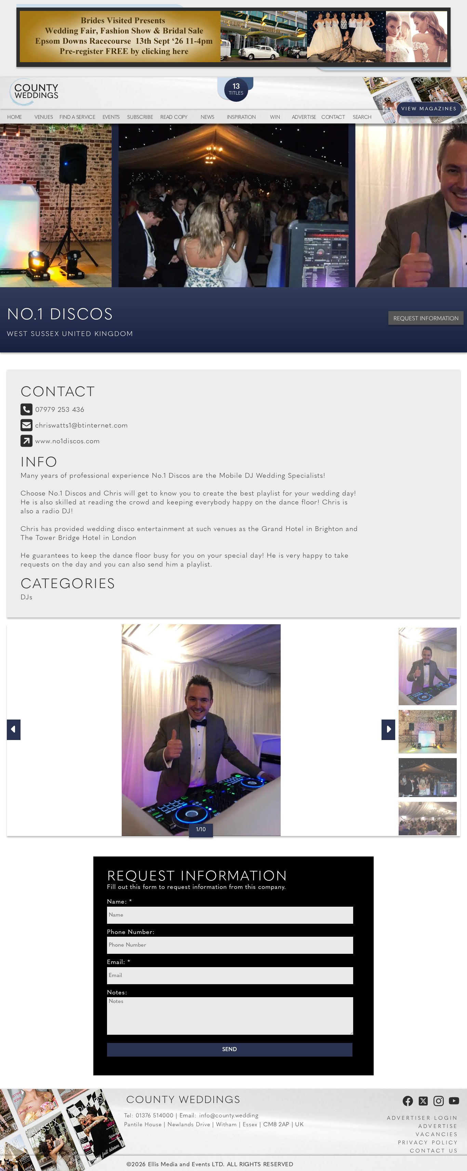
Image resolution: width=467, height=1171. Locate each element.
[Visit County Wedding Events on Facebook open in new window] (406, 1104)
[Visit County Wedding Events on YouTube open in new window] (452, 1104)
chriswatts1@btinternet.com (81, 425)
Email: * (118, 963)
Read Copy (173, 117)
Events (111, 117)
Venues (44, 117)
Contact (333, 117)
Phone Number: (131, 933)
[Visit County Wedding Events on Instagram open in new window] (437, 1104)
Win (275, 117)
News (207, 117)
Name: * (119, 902)
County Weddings (183, 1100)
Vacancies (437, 1135)
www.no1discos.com (67, 441)
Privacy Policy (428, 1143)
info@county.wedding (228, 1116)
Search (362, 117)
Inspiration (241, 117)
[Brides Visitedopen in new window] (233, 37)
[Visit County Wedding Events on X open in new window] (422, 1104)
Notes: (117, 993)
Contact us (434, 1151)
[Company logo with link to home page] (54, 84)
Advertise (304, 117)
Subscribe (140, 117)
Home (14, 117)
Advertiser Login (422, 1118)
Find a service (77, 117)
